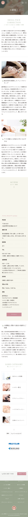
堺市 (8, 433)
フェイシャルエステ (16, 433)
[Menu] (25, 2)
